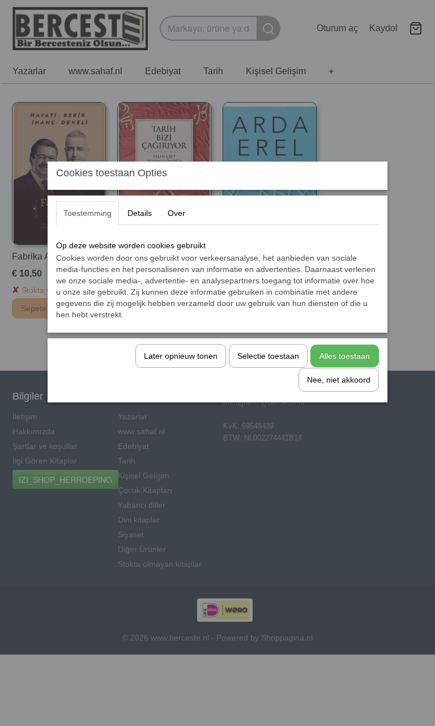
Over (176, 213)
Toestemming (87, 213)
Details (139, 213)
